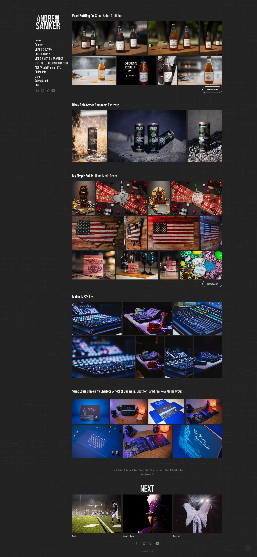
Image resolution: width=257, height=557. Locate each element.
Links (37, 76)
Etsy (37, 85)
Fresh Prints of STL (147, 474)
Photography (42, 54)
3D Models (40, 72)
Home (38, 40)
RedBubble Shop (177, 470)
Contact (39, 45)
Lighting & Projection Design (51, 63)
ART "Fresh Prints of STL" (48, 67)
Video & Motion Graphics (49, 59)
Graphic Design (43, 49)
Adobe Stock (41, 81)
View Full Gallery (212, 89)
